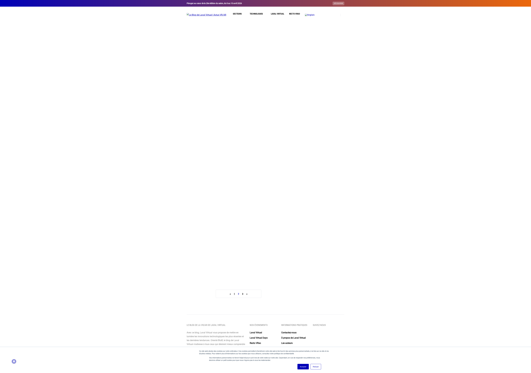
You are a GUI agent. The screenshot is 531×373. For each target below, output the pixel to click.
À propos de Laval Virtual (293, 338)
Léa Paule (251, 204)
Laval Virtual (277, 14)
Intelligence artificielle (203, 245)
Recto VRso (294, 14)
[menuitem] (310, 15)
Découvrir (338, 3)
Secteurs (237, 14)
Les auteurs (287, 343)
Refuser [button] (316, 366)
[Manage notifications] (14, 361)
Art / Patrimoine (199, 83)
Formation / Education (256, 83)
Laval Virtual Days (259, 338)
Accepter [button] (303, 366)
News (212, 83)
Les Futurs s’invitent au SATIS (260, 275)
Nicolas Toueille (199, 123)
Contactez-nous (288, 332)
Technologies (256, 14)
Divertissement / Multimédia (259, 245)
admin (249, 123)
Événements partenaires (203, 79)
